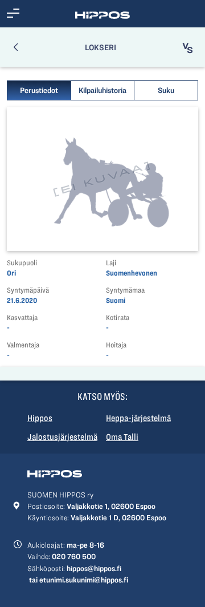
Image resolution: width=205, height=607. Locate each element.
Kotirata (117, 317)
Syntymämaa (125, 290)
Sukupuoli (22, 262)
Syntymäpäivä (28, 290)
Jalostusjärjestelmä (62, 437)
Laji (111, 262)
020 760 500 (74, 556)
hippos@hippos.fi (94, 568)
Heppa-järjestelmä (138, 418)
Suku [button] (166, 90)
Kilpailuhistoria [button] (102, 90)
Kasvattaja (22, 317)
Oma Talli (122, 437)
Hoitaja (116, 345)
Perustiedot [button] (39, 90)
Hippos (39, 418)
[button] (13, 13)
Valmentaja (23, 345)
